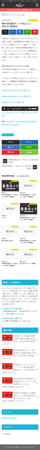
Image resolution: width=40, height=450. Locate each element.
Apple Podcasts (22, 121)
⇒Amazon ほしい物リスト (12, 318)
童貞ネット (19, 447)
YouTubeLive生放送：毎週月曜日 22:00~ (20, 10)
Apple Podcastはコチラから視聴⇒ (15, 90)
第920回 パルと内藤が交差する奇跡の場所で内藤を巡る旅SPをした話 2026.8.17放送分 (19, 340)
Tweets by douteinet (9, 418)
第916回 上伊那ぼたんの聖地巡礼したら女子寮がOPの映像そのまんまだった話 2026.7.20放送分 (18, 397)
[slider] (34, 108)
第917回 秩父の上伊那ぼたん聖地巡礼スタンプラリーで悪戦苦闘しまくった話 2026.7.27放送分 (18, 383)
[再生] (4, 109)
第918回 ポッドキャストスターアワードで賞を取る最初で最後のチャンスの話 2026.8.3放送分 (19, 368)
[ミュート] (29, 109)
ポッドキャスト (8, 135)
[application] (20, 109)
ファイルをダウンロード (11, 112)
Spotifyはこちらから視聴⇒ (12, 102)
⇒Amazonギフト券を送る (12, 308)
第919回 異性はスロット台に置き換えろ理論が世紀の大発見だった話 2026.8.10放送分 (19, 354)
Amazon (9, 121)
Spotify (14, 124)
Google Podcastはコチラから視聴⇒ (15, 96)
